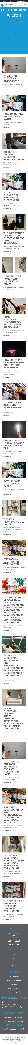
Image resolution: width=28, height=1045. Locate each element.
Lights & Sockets (14, 976)
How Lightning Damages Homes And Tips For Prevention (13, 364)
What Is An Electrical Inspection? (11, 78)
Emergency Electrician (14, 988)
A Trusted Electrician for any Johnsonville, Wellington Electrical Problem (13, 815)
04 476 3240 (7, 1)
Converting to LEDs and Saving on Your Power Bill (13, 444)
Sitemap (14, 958)
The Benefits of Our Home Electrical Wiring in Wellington (13, 906)
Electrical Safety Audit (14, 992)
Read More (7, 89)
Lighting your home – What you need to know (12, 280)
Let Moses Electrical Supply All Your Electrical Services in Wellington (13, 861)
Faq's (14, 954)
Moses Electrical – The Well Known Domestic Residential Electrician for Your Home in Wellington (13, 718)
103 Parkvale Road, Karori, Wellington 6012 (14, 49)
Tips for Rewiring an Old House (14, 522)
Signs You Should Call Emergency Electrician (11, 196)
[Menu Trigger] (25, 4)
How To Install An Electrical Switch (13, 116)
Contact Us (21, 1)
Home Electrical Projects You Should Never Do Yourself (12, 322)
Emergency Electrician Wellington (11, 562)
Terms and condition (8, 1037)
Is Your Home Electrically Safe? (12, 483)
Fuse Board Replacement (14, 980)
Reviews (14, 962)
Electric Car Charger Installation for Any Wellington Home (12, 767)
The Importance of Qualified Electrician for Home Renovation (13, 238)
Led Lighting (14, 984)
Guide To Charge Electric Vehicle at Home (13, 156)
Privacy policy (17, 1037)
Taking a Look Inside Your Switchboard (12, 405)
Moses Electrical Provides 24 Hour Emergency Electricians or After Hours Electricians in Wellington (13, 665)
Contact (14, 966)
